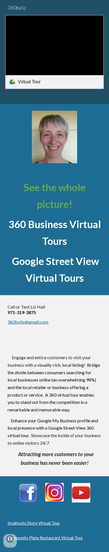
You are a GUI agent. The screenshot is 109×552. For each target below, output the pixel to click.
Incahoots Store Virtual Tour (34, 523)
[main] (54, 232)
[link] (54, 52)
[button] (10, 541)
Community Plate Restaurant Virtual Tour (45, 538)
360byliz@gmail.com (28, 321)
